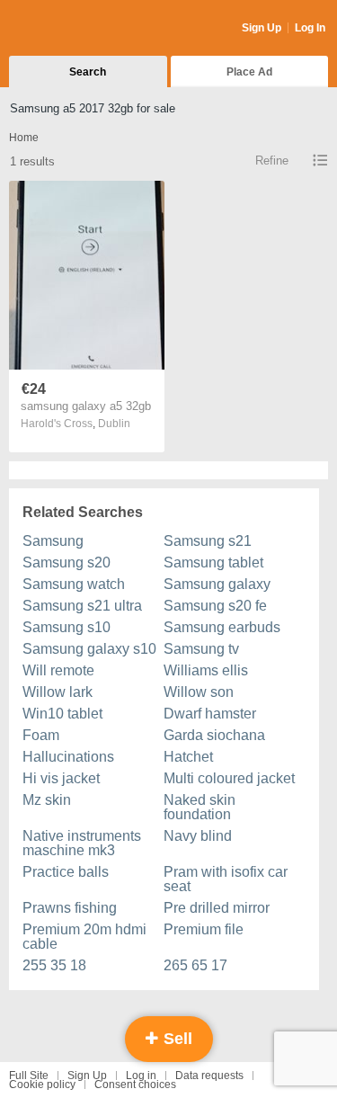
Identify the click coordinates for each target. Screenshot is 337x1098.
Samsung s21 (208, 541)
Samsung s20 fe (215, 605)
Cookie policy (42, 1084)
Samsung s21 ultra (82, 605)
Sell (175, 1039)
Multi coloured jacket (229, 778)
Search (87, 72)
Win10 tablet (62, 713)
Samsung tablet (213, 562)
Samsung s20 (66, 562)
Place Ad (249, 72)
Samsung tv (201, 648)
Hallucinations (68, 756)
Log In (310, 28)
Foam (40, 735)
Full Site (29, 1075)
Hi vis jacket (61, 778)
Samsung (53, 541)
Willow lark (57, 692)
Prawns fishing (69, 907)
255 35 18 (54, 965)
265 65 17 (195, 965)
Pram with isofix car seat (226, 879)
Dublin (114, 423)
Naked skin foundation (199, 807)
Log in (141, 1075)
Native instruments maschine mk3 (81, 843)
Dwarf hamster (210, 713)
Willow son (199, 692)
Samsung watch (73, 584)
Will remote (58, 670)
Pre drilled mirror (217, 907)
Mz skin (46, 800)
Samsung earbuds (222, 627)
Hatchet (188, 756)
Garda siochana (214, 735)
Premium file (204, 929)
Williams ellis (206, 670)
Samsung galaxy (217, 584)
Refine (271, 160)
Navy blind (198, 836)
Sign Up (261, 28)
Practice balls (65, 871)
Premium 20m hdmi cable (84, 936)
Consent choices (135, 1084)
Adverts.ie (79, 29)
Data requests (209, 1075)
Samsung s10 (66, 627)
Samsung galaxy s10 (89, 648)
